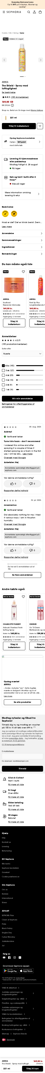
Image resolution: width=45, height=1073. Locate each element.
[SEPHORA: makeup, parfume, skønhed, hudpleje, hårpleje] (14, 12)
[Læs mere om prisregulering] (12, 105)
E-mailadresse (8, 751)
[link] (22, 399)
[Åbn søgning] (29, 12)
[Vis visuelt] (22, 58)
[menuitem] (34, 12)
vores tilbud (20, 978)
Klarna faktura (37, 110)
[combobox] (22, 354)
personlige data (16, 738)
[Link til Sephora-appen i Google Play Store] (10, 970)
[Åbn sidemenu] (4, 12)
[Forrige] (4, 60)
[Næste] (40, 60)
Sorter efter (6, 349)
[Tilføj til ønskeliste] (23, 272)
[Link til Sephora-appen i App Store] (26, 970)
